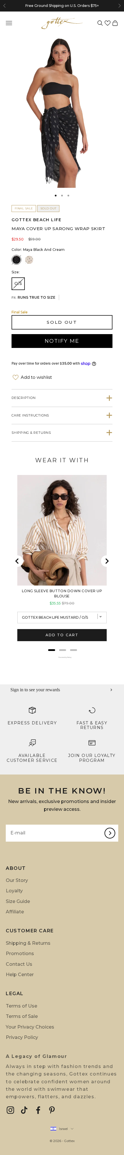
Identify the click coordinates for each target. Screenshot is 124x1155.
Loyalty (14, 890)
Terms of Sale (22, 1016)
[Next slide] (106, 561)
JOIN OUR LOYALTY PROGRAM (91, 758)
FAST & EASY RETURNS (91, 725)
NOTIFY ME (62, 341)
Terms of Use (21, 1006)
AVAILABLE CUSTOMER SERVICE (32, 758)
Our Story (17, 880)
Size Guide (18, 901)
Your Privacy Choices (30, 1027)
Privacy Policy (22, 1037)
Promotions (20, 953)
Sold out (62, 322)
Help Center (20, 974)
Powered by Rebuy (62, 657)
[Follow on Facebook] (38, 1110)
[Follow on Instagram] (10, 1110)
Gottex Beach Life (37, 219)
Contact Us (19, 964)
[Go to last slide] (17, 561)
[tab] (51, 650)
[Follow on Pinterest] (52, 1110)
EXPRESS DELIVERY (32, 723)
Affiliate (15, 911)
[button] (107, 23)
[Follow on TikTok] (24, 1110)
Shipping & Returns (28, 943)
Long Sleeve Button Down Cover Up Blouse (62, 593)
